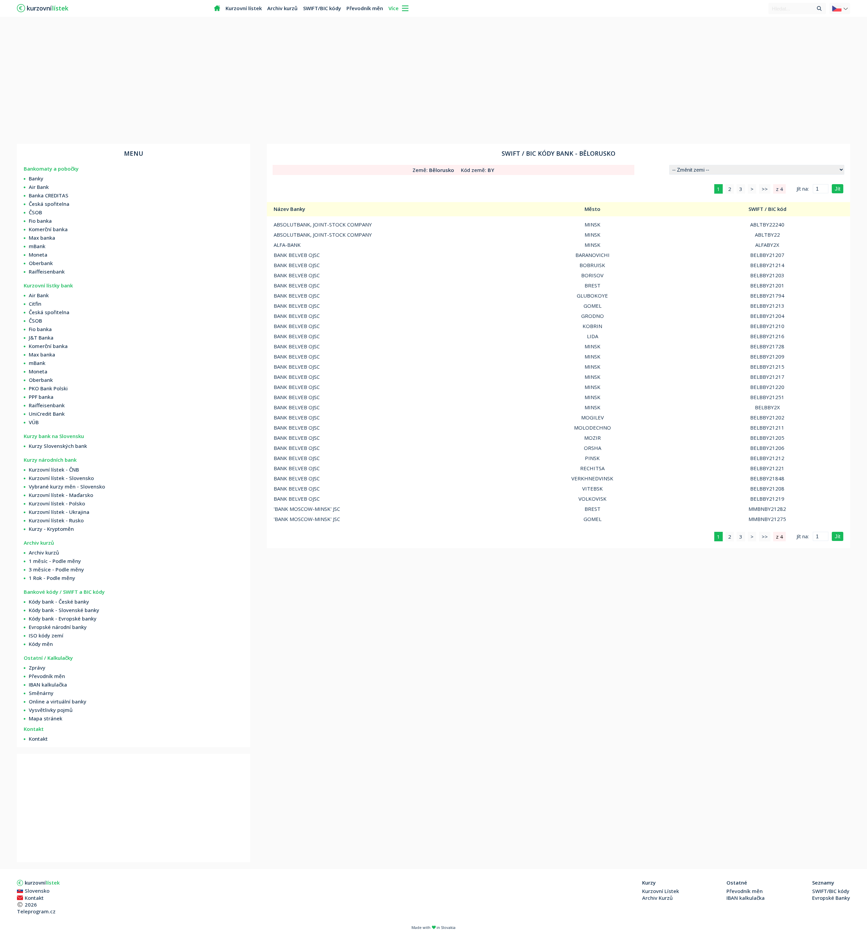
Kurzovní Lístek (660, 891)
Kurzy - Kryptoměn (51, 528)
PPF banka (41, 396)
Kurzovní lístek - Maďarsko (61, 495)
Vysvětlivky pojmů (50, 709)
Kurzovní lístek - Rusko (56, 520)
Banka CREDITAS (48, 195)
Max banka (42, 237)
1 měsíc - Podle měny (55, 561)
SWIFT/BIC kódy (322, 8)
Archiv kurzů (282, 8)
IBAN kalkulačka (48, 684)
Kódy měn (41, 643)
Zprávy (37, 667)
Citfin (35, 303)
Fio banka (40, 220)
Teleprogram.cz (36, 911)
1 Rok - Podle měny (52, 577)
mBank (37, 246)
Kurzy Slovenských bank (58, 445)
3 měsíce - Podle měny (56, 569)
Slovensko (37, 890)
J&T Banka (41, 337)
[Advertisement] (433, 81)
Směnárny (41, 693)
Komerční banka (48, 229)
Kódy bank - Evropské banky (63, 618)
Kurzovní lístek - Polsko (57, 503)
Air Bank (39, 186)
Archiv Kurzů (657, 897)
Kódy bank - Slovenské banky (64, 610)
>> (765, 189)
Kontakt (38, 738)
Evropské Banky (831, 897)
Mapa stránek (45, 718)
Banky (36, 178)
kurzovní (42, 882)
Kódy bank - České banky (59, 601)
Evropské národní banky (58, 627)
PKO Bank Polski (48, 388)
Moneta (38, 254)
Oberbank (41, 263)
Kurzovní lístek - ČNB (54, 469)
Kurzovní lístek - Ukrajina (59, 511)
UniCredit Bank (47, 413)
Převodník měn (364, 8)
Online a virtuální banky (57, 701)
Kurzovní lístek (244, 8)
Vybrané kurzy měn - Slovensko (67, 486)
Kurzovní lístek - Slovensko (61, 478)
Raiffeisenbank (47, 271)
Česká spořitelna (49, 203)
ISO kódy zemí (46, 635)
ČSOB (35, 212)
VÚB (34, 422)
